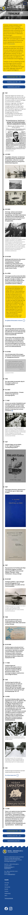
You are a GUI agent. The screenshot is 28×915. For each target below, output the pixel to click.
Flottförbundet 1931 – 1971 (14, 82)
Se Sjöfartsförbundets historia (13, 320)
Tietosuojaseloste (9, 898)
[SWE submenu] (7, 895)
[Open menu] (25, 3)
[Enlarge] (24, 121)
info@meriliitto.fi (11, 874)
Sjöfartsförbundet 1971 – (14, 87)
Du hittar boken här (10, 775)
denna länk (12, 44)
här (21, 283)
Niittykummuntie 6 (8, 867)
